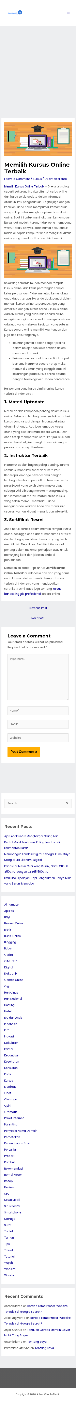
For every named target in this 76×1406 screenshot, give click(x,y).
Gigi (7, 986)
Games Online (14, 980)
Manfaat (10, 1087)
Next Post (38, 618)
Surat (8, 1225)
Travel (8, 1250)
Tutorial (9, 1257)
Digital (8, 967)
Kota (7, 1074)
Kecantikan (11, 1055)
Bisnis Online (12, 936)
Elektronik (10, 974)
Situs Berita (12, 1206)
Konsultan (11, 1068)
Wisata (9, 1275)
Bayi (7, 917)
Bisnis (8, 930)
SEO (7, 1194)
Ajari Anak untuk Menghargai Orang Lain (31, 836)
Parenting (10, 1124)
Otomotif (10, 1112)
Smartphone (12, 1212)
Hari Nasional (13, 999)
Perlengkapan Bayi (17, 1143)
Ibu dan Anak (13, 1018)
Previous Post (38, 608)
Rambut (9, 1162)
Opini (7, 1106)
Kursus (37, 179)
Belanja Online (14, 923)
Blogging (10, 942)
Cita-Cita (10, 961)
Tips (7, 1244)
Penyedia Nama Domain (20, 1131)
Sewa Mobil (12, 1200)
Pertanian (10, 1150)
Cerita (8, 955)
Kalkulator (11, 1043)
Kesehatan (11, 1062)
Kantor (8, 1049)
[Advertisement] (38, 66)
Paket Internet (14, 1118)
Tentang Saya (37, 1342)
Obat (7, 1093)
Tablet (8, 1231)
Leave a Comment (17, 179)
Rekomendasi (13, 1169)
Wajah (8, 1263)
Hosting (9, 1005)
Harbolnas (11, 993)
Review (9, 1187)
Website (10, 1269)
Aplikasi (9, 911)
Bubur (8, 948)
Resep (8, 1181)
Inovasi (9, 1036)
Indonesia (10, 1024)
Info (7, 1030)
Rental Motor (13, 1175)
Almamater (12, 905)
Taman (9, 1238)
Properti (9, 1156)
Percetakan (12, 1137)
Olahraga (10, 1099)
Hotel (8, 1011)
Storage (9, 1219)
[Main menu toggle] (68, 13)
